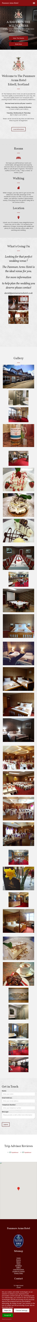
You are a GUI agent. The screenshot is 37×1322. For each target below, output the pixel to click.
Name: (4, 1091)
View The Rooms (18, 38)
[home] (10, 3)
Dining (18, 1264)
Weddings (18, 1266)
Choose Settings (21, 1310)
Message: (5, 1112)
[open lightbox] (18, 377)
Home (19, 1258)
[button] (34, 3)
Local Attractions (18, 129)
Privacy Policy (18, 1273)
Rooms (18, 1260)
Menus (18, 1262)
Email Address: (7, 1098)
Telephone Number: (9, 1105)
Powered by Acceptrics (6, 1319)
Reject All (7, 1310)
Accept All (7, 1315)
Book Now (18, 44)
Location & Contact (18, 1271)
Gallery (18, 1267)
